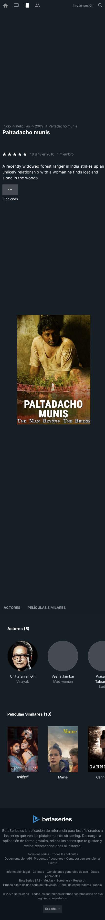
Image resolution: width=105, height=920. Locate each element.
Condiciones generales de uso (67, 871)
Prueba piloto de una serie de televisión (30, 885)
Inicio (6, 126)
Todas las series (38, 854)
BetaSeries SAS (30, 880)
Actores (12, 607)
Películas (23, 126)
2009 (39, 126)
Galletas (38, 871)
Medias (48, 880)
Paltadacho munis (63, 126)
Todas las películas (65, 854)
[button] (22, 665)
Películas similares (47, 607)
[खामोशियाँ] (22, 749)
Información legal (18, 871)
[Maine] (63, 749)
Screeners (63, 880)
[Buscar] (100, 5)
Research (79, 880)
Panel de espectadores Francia (81, 885)
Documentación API (18, 858)
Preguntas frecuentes (48, 858)
